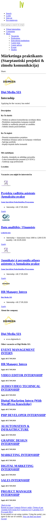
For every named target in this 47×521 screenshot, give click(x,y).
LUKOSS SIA (6, 233)
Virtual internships (13, 29)
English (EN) (7, 510)
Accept (4, 519)
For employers (11, 20)
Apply (3, 211)
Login (8, 16)
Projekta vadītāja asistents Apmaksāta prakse (18, 194)
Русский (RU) (7, 512)
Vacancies (15, 36)
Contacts (17, 507)
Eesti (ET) (17, 510)
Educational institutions (20, 40)
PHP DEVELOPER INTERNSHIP (23, 415)
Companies (10, 31)
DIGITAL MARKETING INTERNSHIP (17, 467)
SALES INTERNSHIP (15, 480)
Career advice (16, 45)
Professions (15, 38)
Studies (14, 50)
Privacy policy (26, 507)
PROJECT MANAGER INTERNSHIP (16, 493)
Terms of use (38, 507)
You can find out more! (32, 516)
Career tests (15, 43)
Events (13, 47)
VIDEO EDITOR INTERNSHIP (22, 375)
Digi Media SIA (11, 92)
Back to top (6, 505)
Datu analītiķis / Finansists (18, 227)
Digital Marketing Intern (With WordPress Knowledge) (21, 402)
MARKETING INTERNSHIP (20, 455)
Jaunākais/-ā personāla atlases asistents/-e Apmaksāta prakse (20, 262)
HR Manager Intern (14, 291)
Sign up (9, 18)
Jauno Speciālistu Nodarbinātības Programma (17, 202)
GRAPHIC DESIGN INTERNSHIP (14, 442)
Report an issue (7, 507)
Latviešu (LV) (38, 510)
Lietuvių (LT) (26, 510)
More (8, 34)
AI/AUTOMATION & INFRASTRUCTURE (15, 427)
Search (8, 13)
